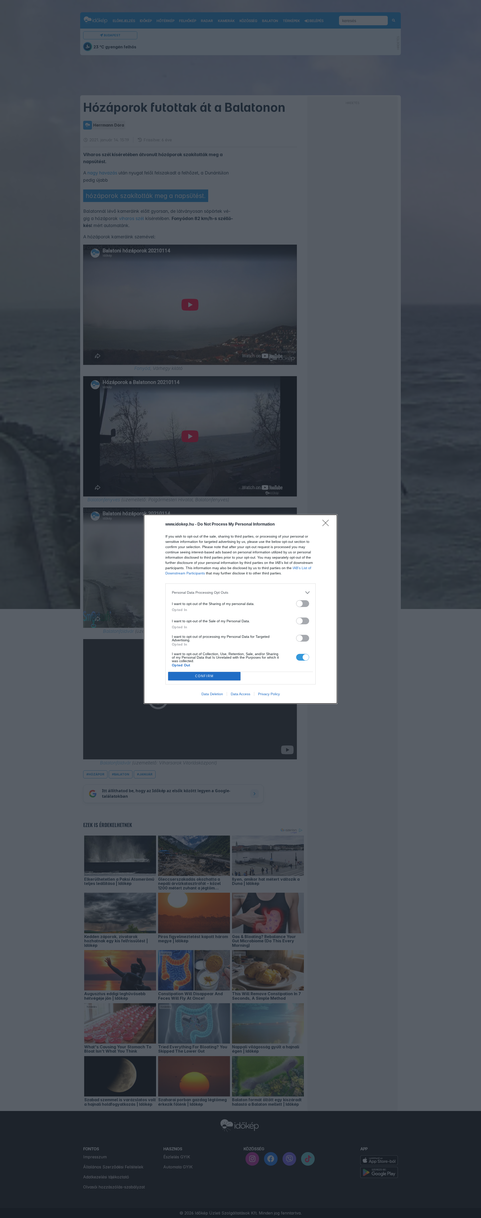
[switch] (302, 603)
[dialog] (240, 609)
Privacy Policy (269, 694)
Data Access (240, 694)
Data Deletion (212, 694)
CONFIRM (204, 676)
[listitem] (240, 592)
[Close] (327, 524)
